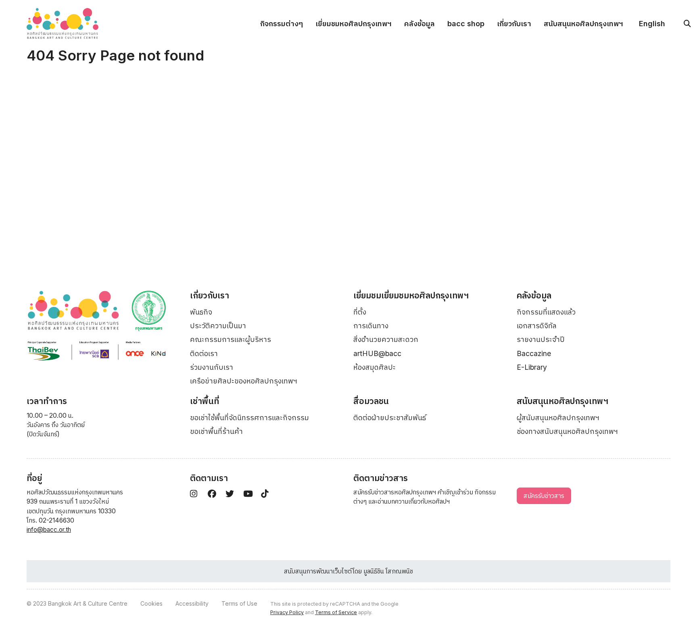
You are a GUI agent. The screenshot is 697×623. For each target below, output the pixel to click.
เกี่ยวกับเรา (514, 23)
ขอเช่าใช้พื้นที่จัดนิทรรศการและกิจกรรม (249, 417)
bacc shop (465, 23)
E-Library (532, 367)
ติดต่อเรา (204, 353)
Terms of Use (239, 603)
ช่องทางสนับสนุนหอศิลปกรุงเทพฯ (567, 431)
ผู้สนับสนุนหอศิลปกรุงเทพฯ (558, 417)
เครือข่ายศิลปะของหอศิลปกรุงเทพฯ (243, 381)
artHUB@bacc (377, 353)
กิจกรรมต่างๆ (281, 23)
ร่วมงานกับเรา (211, 367)
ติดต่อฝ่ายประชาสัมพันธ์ (389, 417)
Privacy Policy (287, 612)
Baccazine (534, 353)
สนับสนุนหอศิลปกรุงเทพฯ (583, 23)
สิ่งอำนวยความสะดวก (385, 339)
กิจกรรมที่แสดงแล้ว (546, 312)
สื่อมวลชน (371, 401)
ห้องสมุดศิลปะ (374, 367)
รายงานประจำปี (541, 339)
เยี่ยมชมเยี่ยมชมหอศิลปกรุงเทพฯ (411, 295)
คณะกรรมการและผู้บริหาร (230, 339)
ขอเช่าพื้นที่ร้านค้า (216, 431)
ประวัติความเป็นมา (218, 325)
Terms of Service (336, 612)
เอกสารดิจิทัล (537, 325)
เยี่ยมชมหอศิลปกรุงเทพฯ (353, 23)
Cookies (151, 603)
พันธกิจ (201, 312)
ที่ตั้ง (359, 312)
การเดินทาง (370, 325)
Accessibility (192, 603)
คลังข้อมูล (419, 23)
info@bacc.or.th (49, 529)
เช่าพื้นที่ (204, 401)
